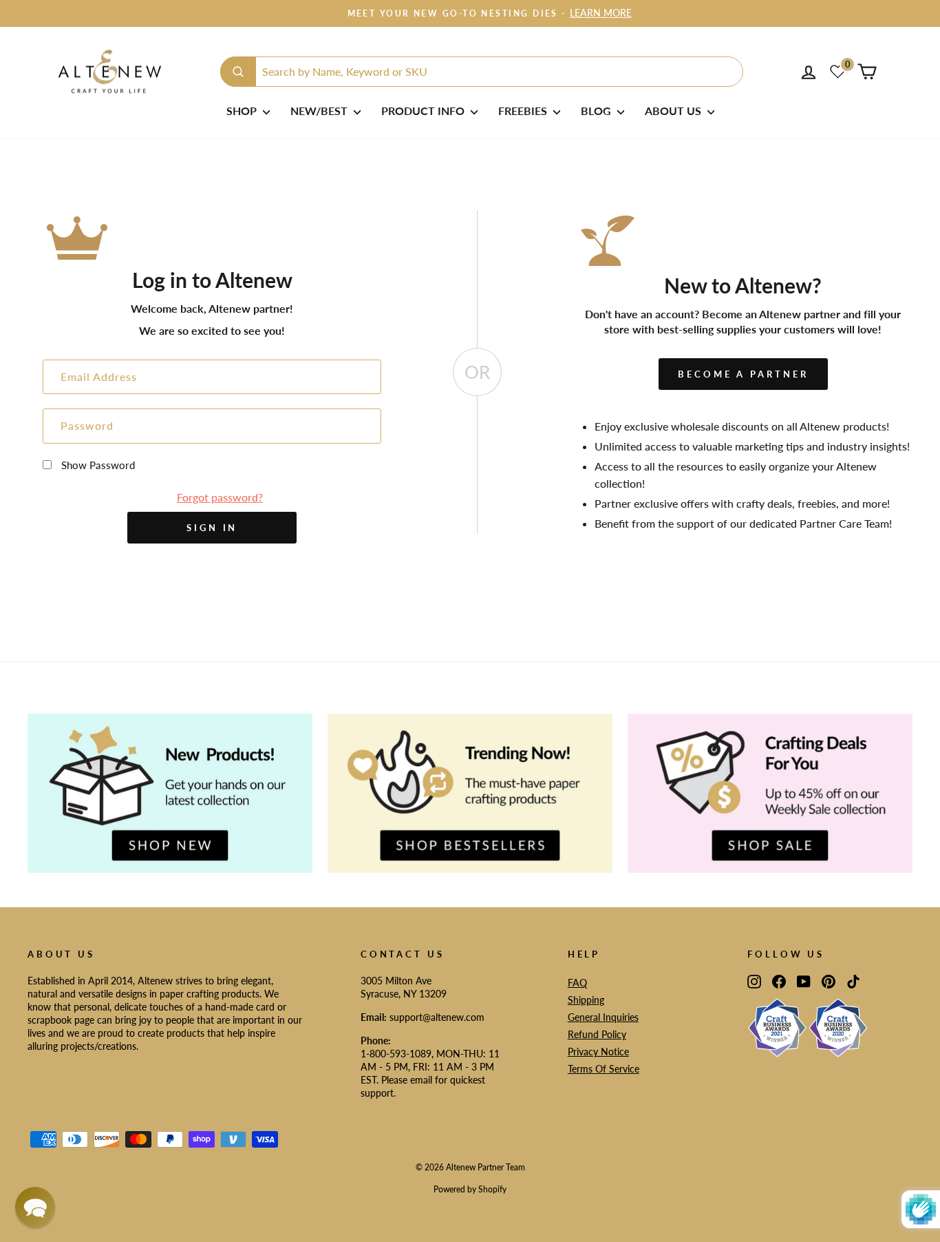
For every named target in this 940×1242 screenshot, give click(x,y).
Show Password (98, 465)
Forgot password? (220, 497)
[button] (35, 1207)
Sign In (211, 527)
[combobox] (481, 71)
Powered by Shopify (470, 1189)
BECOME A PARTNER (743, 374)
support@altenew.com (436, 1017)
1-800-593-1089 (396, 1053)
